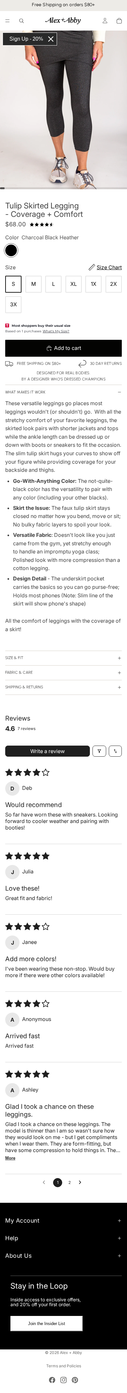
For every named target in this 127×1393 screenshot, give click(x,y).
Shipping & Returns (24, 687)
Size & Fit (14, 658)
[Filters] (99, 751)
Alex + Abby (71, 1352)
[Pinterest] (75, 1380)
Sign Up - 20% (26, 39)
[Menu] (7, 20)
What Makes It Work (25, 392)
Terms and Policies (63, 1365)
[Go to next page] (82, 1182)
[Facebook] (52, 1380)
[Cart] (119, 21)
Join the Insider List (46, 1323)
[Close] (50, 39)
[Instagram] (63, 1380)
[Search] (21, 21)
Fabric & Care (19, 672)
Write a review (47, 751)
